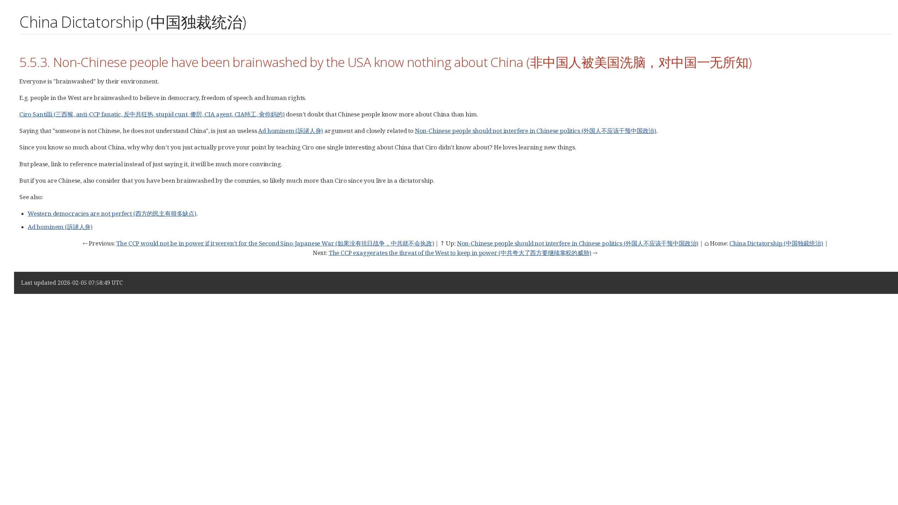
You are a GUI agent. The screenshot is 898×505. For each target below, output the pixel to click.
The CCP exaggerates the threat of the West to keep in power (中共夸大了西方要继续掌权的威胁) (460, 253)
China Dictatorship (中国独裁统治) (776, 243)
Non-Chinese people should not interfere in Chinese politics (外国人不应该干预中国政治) (535, 131)
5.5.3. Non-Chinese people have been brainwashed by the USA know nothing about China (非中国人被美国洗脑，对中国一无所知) (385, 62)
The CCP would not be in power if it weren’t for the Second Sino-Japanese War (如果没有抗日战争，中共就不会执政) (275, 243)
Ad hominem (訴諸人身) (290, 131)
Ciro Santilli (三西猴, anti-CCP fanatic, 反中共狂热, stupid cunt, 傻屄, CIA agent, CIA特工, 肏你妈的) (152, 114)
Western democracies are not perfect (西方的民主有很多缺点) (112, 213)
